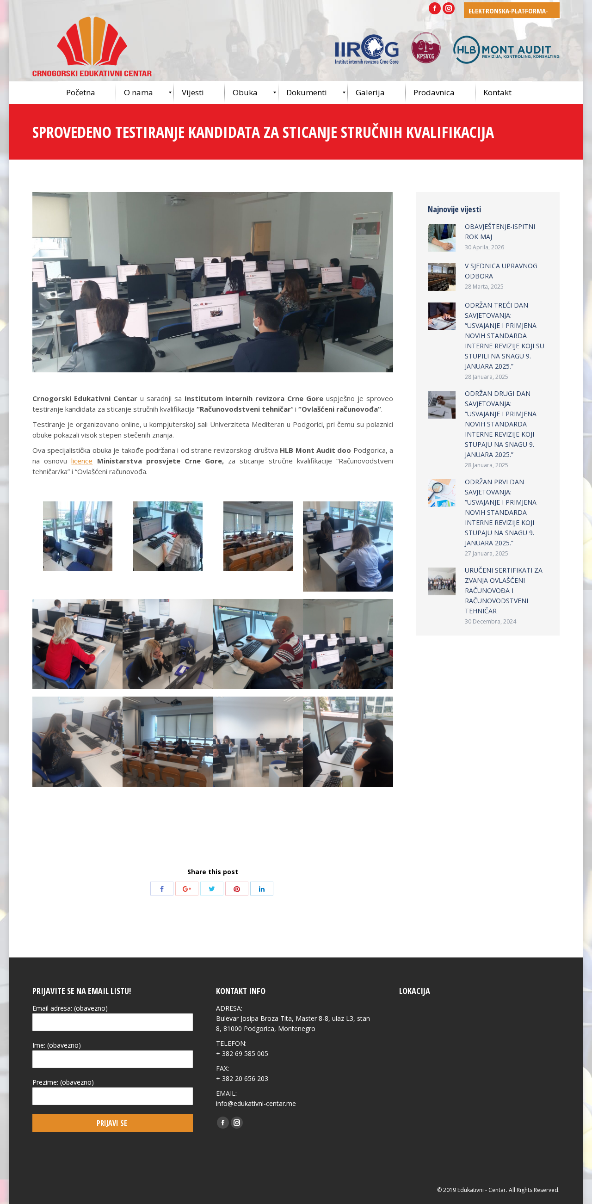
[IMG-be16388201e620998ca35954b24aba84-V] (258, 536)
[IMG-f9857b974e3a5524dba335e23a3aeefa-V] (77, 536)
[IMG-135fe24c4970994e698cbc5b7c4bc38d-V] (168, 742)
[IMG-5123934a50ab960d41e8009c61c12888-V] (258, 644)
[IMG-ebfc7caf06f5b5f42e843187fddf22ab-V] (168, 536)
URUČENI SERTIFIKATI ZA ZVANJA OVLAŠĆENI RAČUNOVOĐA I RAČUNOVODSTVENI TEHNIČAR (504, 590)
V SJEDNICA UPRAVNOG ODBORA (501, 270)
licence (81, 460)
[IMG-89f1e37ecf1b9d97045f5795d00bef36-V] (258, 742)
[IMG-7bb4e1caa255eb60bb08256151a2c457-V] (348, 742)
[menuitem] (87, 92)
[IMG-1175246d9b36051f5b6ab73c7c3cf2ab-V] (348, 644)
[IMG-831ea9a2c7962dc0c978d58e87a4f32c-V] (77, 742)
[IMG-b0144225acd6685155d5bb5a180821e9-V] (348, 546)
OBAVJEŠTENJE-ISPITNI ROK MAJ (500, 231)
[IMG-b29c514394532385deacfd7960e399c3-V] (77, 644)
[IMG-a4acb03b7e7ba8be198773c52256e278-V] (168, 644)
